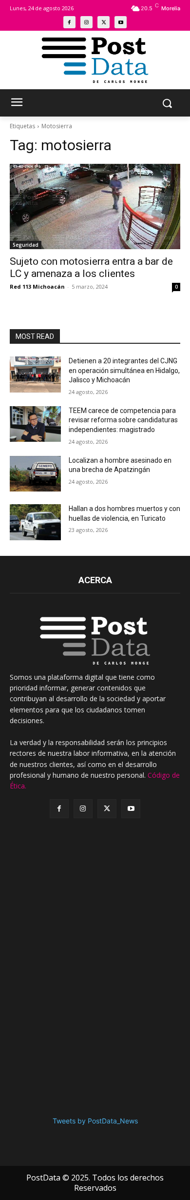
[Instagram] (86, 22)
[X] (103, 22)
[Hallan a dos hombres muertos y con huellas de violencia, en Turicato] (35, 522)
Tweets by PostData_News (95, 1121)
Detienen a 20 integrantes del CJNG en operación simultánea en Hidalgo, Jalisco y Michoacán (124, 370)
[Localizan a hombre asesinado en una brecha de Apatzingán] (35, 474)
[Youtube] (120, 22)
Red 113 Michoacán (37, 286)
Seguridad (25, 244)
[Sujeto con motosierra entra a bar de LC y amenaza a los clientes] (95, 206)
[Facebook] (69, 22)
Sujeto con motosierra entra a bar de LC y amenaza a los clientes (91, 267)
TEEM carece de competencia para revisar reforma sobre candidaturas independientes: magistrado (123, 420)
